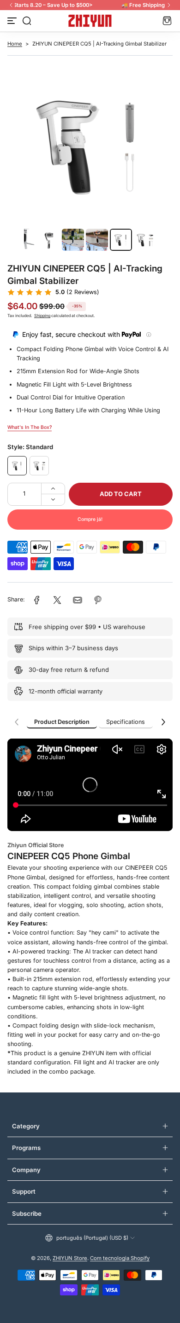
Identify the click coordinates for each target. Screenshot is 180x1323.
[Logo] (90, 20)
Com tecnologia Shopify (120, 1258)
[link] (37, 600)
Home (14, 43)
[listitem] (62, 722)
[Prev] (11, 5)
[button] (26, 20)
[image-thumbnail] (25, 240)
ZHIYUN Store (70, 1258)
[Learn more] (148, 334)
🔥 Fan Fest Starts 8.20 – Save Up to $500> (90, 5)
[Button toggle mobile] (12, 20)
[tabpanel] (90, 912)
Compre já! (90, 519)
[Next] (169, 5)
